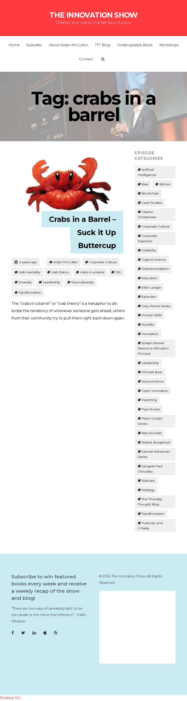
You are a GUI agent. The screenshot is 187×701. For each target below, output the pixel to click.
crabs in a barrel (92, 272)
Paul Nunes (151, 409)
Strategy (148, 490)
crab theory (60, 272)
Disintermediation (155, 269)
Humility (148, 324)
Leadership (51, 282)
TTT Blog (102, 45)
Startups (148, 480)
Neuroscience (153, 381)
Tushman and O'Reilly (150, 525)
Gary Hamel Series (156, 306)
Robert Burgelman (156, 442)
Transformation (29, 292)
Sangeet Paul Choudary (150, 468)
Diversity (25, 282)
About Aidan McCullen (68, 45)
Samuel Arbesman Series (154, 454)
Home (14, 45)
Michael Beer (152, 372)
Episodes (34, 45)
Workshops (169, 45)
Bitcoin (164, 184)
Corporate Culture (103, 262)
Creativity (149, 250)
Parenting (149, 400)
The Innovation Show (93, 15)
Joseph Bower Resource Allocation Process (153, 348)
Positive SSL (10, 698)
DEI (118, 272)
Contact (86, 59)
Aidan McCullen (65, 262)
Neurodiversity (82, 282)
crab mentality (29, 272)
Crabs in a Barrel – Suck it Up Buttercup (82, 232)
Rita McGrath (152, 433)
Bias (145, 184)
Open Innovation (155, 391)
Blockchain (150, 193)
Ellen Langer (151, 287)
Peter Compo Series (150, 421)
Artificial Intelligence (147, 172)
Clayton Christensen (147, 214)
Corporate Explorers (147, 238)
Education (150, 278)
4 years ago (25, 262)
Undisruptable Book (134, 45)
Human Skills (152, 315)
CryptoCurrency (154, 259)
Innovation (150, 334)
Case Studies (152, 202)
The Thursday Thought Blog (150, 501)
